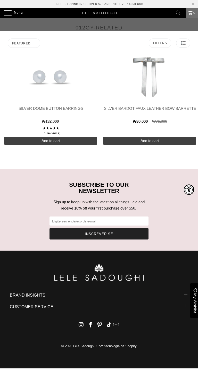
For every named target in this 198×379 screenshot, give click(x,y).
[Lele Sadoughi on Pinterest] (100, 325)
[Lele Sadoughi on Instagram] (81, 325)
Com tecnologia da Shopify (116, 346)
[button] (183, 43)
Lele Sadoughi (83, 346)
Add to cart (51, 140)
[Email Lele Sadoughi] (116, 325)
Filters (160, 43)
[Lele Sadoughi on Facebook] (90, 325)
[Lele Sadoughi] (99, 13)
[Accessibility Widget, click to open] (189, 189)
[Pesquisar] (180, 13)
